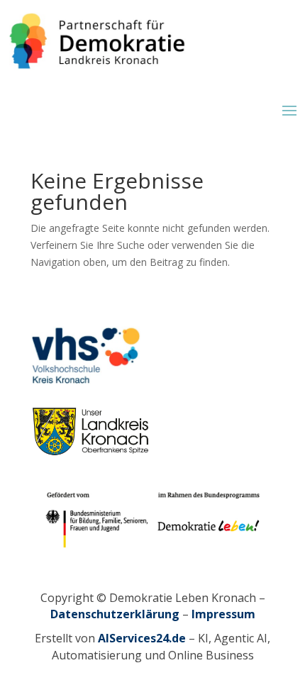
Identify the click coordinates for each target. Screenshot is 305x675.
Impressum (223, 614)
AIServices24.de (142, 638)
